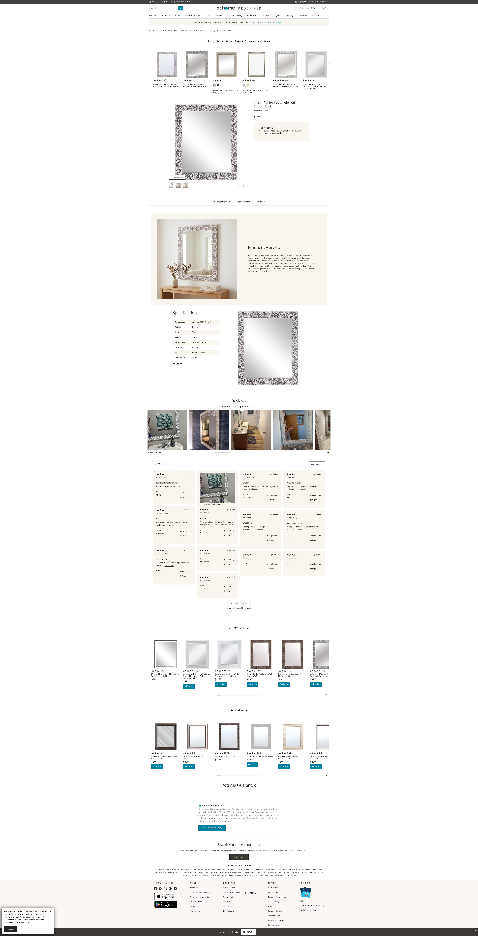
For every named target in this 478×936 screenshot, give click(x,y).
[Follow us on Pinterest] (170, 888)
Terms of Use (274, 916)
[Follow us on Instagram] (165, 888)
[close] (50, 911)
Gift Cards (227, 906)
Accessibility (273, 902)
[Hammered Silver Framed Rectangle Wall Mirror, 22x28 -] (166, 64)
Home (151, 31)
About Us (194, 888)
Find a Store (195, 911)
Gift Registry (228, 911)
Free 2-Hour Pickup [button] (183, 2)
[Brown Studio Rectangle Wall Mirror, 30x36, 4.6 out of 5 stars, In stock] (292, 654)
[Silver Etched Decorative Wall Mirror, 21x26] (215, 85)
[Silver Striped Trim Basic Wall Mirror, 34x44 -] (256, 64)
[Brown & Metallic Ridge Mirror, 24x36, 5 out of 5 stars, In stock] (324, 736)
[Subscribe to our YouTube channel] (175, 888)
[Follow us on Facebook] (155, 888)
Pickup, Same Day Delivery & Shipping (239, 893)
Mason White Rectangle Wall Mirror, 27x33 (275, 104)
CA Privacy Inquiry (276, 920)
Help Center (273, 888)
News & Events (196, 902)
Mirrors (176, 31)
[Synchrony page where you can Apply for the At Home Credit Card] (305, 892)
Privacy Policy (274, 925)
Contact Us (273, 893)
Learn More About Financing (311, 905)
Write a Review (164, 464)
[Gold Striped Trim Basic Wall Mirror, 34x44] (248, 85)
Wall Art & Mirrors (163, 31)
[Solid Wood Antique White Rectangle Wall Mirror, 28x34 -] (286, 64)
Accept (11, 929)
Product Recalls (275, 911)
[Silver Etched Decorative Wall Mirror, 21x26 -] (226, 64)
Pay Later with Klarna (308, 910)
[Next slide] (328, 452)
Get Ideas (227, 902)
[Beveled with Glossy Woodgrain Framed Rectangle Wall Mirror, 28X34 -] (316, 64)
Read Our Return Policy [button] (212, 828)
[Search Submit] (180, 8)
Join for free (239, 857)
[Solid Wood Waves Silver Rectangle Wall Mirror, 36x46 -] (196, 64)
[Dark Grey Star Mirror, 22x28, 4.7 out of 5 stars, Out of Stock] (229, 736)
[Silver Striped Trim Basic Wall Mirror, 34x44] (245, 85)
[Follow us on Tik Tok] (160, 888)
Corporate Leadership (199, 897)
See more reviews (239, 603)
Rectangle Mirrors (188, 31)
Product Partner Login (278, 897)
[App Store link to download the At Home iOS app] (165, 896)
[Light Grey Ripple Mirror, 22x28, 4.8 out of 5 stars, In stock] (261, 736)
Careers (193, 906)
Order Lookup (229, 888)
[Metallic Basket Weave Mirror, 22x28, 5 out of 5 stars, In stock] (292, 736)
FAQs (270, 906)
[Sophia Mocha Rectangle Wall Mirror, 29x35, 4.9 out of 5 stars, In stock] (165, 736)
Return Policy (229, 897)
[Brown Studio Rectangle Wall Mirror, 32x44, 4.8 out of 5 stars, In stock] (261, 654)
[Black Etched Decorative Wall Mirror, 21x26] (219, 85)
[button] (239, 7)
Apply (301, 901)
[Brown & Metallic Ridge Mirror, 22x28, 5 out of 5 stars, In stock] (197, 736)
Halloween (169, 2)
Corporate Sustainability (200, 893)
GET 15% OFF (249, 932)
